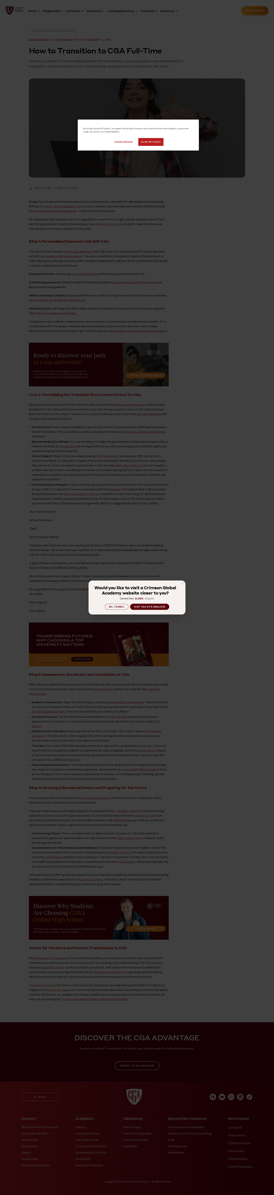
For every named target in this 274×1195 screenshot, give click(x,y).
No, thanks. (117, 607)
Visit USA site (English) (149, 607)
